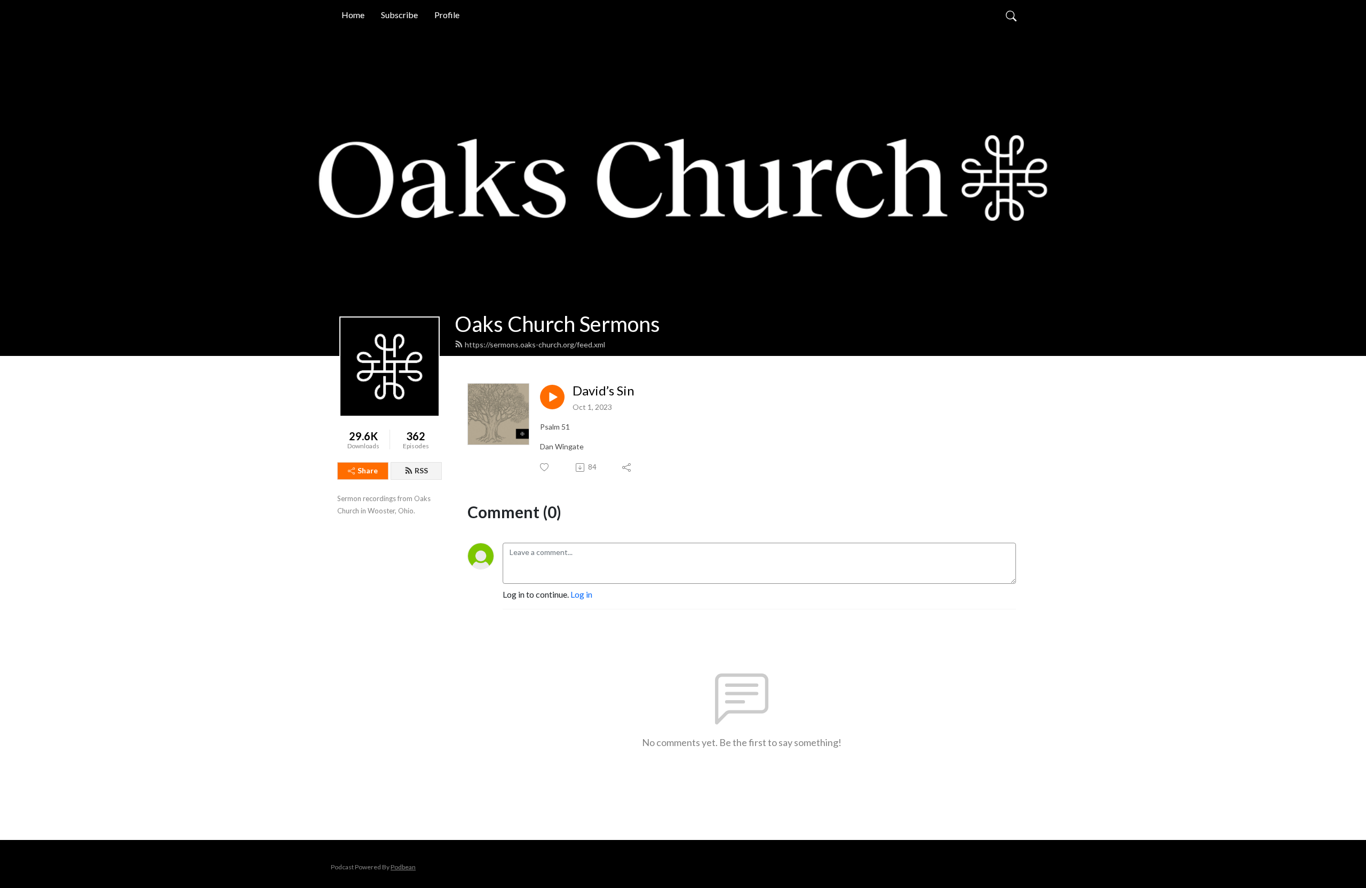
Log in (581, 594)
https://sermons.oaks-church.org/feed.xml (535, 344)
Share (368, 470)
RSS (421, 470)
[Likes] (545, 467)
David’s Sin (603, 390)
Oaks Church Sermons (557, 324)
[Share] (627, 467)
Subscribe (399, 15)
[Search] (1011, 15)
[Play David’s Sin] (552, 397)
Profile (446, 15)
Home (353, 15)
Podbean (403, 867)
